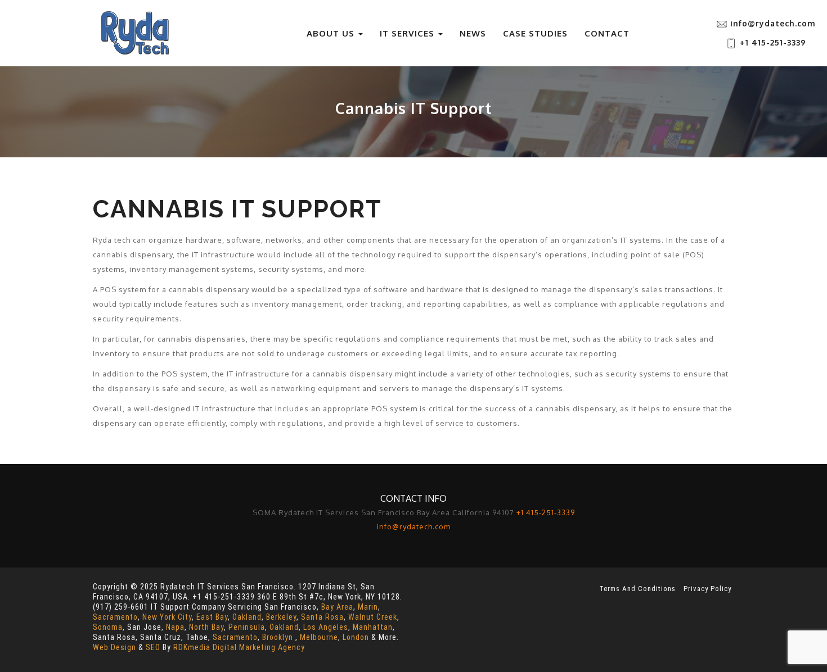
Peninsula (246, 627)
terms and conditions (637, 588)
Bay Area (337, 606)
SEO (153, 647)
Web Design (114, 647)
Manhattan (373, 627)
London (356, 637)
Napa (175, 627)
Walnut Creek (372, 616)
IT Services (408, 33)
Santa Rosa (322, 616)
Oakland (247, 616)
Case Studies (535, 33)
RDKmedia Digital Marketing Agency (239, 647)
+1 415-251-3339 (771, 42)
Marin (368, 606)
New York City (167, 616)
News (473, 33)
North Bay (206, 627)
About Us (332, 33)
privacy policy (707, 588)
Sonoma (108, 627)
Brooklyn (277, 637)
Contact (607, 33)
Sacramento (115, 616)
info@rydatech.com (773, 23)
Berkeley (281, 616)
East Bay (212, 616)
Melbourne (319, 637)
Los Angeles (325, 627)
